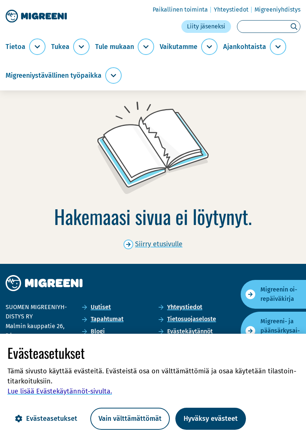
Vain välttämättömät (130, 418)
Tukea (60, 47)
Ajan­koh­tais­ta (244, 47)
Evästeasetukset (51, 418)
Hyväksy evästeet (211, 418)
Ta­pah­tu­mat (107, 319)
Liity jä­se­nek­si (206, 26)
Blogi (98, 331)
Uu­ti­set (101, 307)
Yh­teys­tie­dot (231, 9)
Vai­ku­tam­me (178, 47)
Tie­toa (15, 47)
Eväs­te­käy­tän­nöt (190, 331)
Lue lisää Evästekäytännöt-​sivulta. (59, 391)
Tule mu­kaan (114, 47)
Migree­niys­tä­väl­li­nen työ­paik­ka (54, 76)
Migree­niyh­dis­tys (277, 9)
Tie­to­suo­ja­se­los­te (191, 319)
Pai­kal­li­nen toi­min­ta (180, 9)
